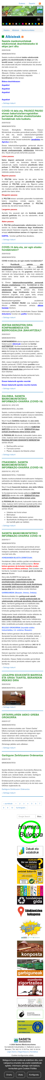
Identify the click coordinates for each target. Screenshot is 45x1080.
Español (32, 3)
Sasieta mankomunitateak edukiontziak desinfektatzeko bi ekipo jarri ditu (20, 43)
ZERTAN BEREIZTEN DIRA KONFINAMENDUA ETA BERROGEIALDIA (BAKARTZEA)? (21, 327)
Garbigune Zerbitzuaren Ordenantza (22, 755)
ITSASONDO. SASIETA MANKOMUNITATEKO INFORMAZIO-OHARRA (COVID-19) (22, 464)
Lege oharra (11, 1051)
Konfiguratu (34, 1074)
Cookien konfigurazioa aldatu (23, 1055)
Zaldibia (19, 409)
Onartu (9, 1074)
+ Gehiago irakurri (8, 103)
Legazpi (19, 688)
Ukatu (20, 1074)
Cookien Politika (30, 1068)
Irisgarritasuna (23, 1051)
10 (12, 807)
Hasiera (6, 30)
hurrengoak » (21, 807)
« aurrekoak (7, 803)
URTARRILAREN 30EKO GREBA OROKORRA (20, 716)
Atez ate (15, 405)
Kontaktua (34, 1051)
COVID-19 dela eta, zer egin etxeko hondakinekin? (22, 248)
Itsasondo (20, 475)
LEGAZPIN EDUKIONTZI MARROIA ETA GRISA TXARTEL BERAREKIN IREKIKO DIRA (22, 677)
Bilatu (39, 816)
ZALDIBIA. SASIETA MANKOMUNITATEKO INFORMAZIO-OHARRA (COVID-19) (22, 398)
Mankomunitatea (28, 30)
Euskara (22, 3)
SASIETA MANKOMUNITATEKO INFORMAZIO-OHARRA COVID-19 (21, 534)
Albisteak (15, 30)
